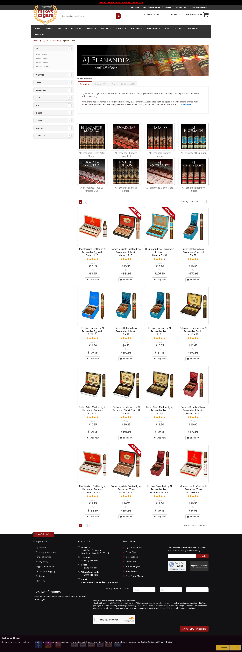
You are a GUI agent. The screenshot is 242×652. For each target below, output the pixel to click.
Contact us (40, 576)
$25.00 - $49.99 (42, 58)
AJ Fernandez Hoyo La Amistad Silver (92, 189)
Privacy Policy (42, 561)
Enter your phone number (117, 588)
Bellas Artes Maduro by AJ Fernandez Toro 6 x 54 (159, 410)
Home (36, 40)
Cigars (46, 40)
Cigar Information (134, 547)
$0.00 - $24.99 (41, 54)
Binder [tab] (39, 113)
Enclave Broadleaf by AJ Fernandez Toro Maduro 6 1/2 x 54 (159, 489)
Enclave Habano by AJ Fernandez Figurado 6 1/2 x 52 (92, 331)
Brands (56, 40)
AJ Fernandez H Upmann (194, 152)
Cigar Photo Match (134, 576)
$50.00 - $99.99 (42, 62)
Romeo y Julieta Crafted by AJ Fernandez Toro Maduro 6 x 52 (126, 489)
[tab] (84, 83)
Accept (224, 647)
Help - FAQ (40, 580)
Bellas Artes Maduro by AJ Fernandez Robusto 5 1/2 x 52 (92, 410)
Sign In (168, 7)
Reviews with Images (123, 84)
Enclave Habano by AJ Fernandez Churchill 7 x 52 (193, 252)
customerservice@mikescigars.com (99, 582)
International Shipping (45, 571)
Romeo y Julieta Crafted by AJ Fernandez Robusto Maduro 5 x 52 (126, 252)
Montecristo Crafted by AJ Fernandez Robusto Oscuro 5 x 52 (92, 489)
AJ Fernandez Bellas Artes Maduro (92, 154)
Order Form (131, 561)
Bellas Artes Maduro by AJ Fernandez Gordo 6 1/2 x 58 (193, 331)
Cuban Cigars (132, 552)
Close (235, 647)
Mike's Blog (180, 7)
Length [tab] (39, 97)
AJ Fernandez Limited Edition (126, 189)
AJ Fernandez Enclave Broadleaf (126, 154)
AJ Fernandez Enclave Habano (160, 154)
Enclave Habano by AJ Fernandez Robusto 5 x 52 (126, 331)
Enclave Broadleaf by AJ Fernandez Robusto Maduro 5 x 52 (193, 410)
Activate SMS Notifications (194, 628)
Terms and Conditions (187, 608)
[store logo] (45, 15)
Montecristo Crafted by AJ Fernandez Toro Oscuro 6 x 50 (193, 489)
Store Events (131, 571)
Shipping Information (45, 566)
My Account (41, 547)
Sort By (184, 201)
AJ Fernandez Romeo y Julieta (193, 189)
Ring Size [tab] (40, 128)
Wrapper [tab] (40, 75)
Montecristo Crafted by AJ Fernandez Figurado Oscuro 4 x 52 (92, 252)
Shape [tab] (39, 105)
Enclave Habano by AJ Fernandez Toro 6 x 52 (159, 331)
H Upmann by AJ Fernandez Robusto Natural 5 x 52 (159, 252)
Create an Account (199, 7)
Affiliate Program (133, 566)
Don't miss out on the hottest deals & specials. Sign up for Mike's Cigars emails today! (187, 549)
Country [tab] (40, 135)
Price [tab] (38, 48)
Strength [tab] (41, 90)
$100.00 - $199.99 (43, 66)
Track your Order (151, 7)
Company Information (46, 552)
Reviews (100, 84)
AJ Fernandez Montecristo (159, 187)
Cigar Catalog (132, 557)
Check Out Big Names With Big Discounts (121, 2)
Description (85, 84)
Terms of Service (43, 557)
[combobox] (87, 16)
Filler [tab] (38, 82)
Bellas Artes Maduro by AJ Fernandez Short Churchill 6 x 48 (126, 410)
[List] (85, 202)
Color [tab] (39, 120)
